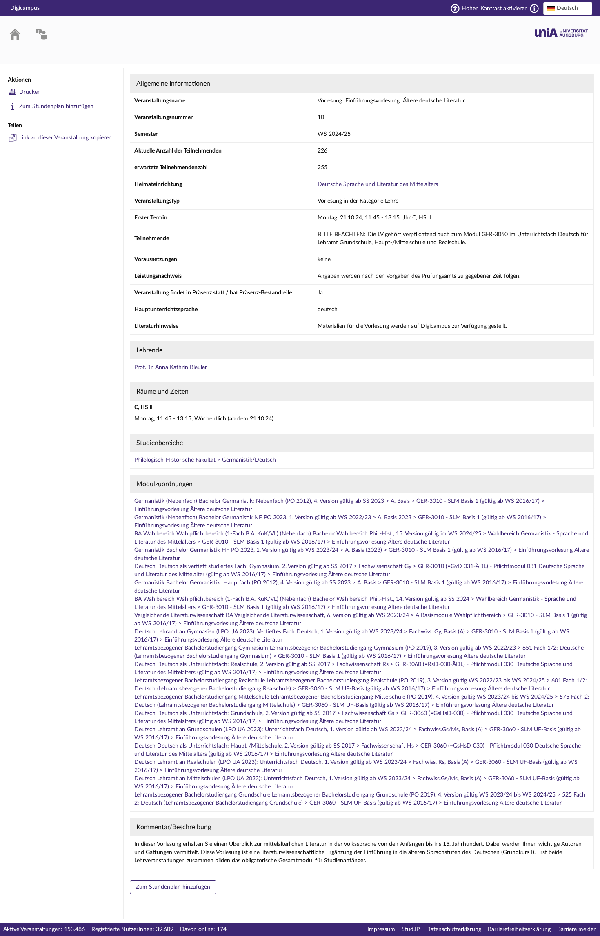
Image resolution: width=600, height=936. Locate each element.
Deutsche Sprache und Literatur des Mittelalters (378, 184)
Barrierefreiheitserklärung (519, 929)
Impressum (381, 929)
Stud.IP (411, 929)
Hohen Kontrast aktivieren (495, 8)
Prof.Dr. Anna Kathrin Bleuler (170, 367)
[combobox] (567, 8)
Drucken (30, 92)
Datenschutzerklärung (453, 929)
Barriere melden (577, 929)
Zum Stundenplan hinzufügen (56, 106)
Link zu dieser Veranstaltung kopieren (65, 138)
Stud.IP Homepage (561, 32)
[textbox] (568, 8)
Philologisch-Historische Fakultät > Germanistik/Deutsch (205, 460)
